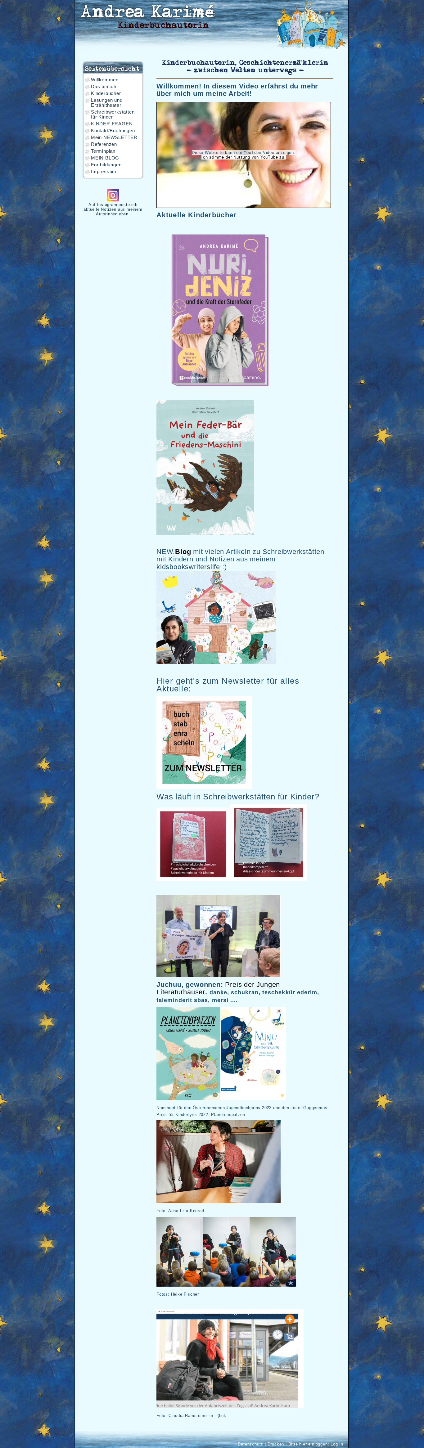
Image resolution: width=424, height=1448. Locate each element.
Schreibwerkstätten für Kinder (112, 114)
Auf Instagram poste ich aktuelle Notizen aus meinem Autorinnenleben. (112, 209)
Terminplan (103, 151)
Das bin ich (103, 86)
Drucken (276, 1444)
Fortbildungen (106, 164)
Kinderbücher (106, 93)
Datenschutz (250, 1444)
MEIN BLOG (105, 157)
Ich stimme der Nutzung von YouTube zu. (243, 157)
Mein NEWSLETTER (114, 137)
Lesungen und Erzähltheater (107, 103)
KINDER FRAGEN (112, 123)
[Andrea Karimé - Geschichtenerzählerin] (147, 15)
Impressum (103, 171)
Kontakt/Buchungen (113, 130)
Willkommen (105, 79)
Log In (337, 1444)
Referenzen (104, 144)
